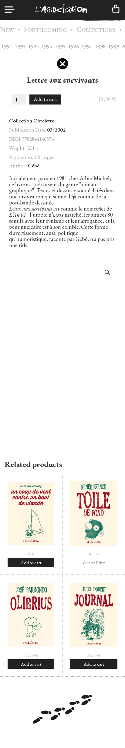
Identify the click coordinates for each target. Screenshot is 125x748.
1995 (60, 46)
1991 (6, 46)
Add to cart (45, 99)
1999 (113, 46)
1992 (20, 46)
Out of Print (94, 562)
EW (7, 29)
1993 (33, 46)
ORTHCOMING (45, 29)
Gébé (33, 165)
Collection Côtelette (31, 120)
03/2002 (56, 129)
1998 (100, 46)
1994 (46, 46)
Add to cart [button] (31, 562)
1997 (86, 46)
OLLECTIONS (96, 29)
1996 (73, 46)
